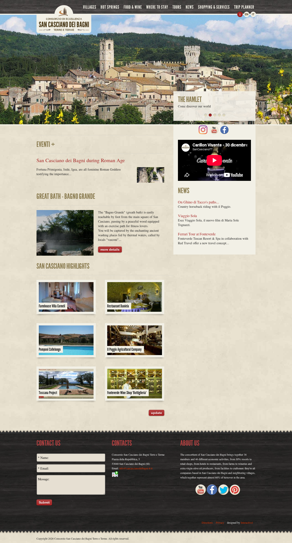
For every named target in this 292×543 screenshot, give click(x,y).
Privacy (220, 522)
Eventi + (45, 144)
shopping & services (214, 7)
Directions (207, 522)
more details (110, 249)
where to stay (157, 7)
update (156, 413)
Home (64, 10)
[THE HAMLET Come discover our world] (210, 115)
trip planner (244, 7)
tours (176, 7)
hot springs (110, 7)
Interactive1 (247, 522)
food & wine (133, 7)
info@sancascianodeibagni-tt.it (135, 468)
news (190, 7)
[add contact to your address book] (146, 474)
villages (89, 7)
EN (246, 14)
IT (253, 14)
